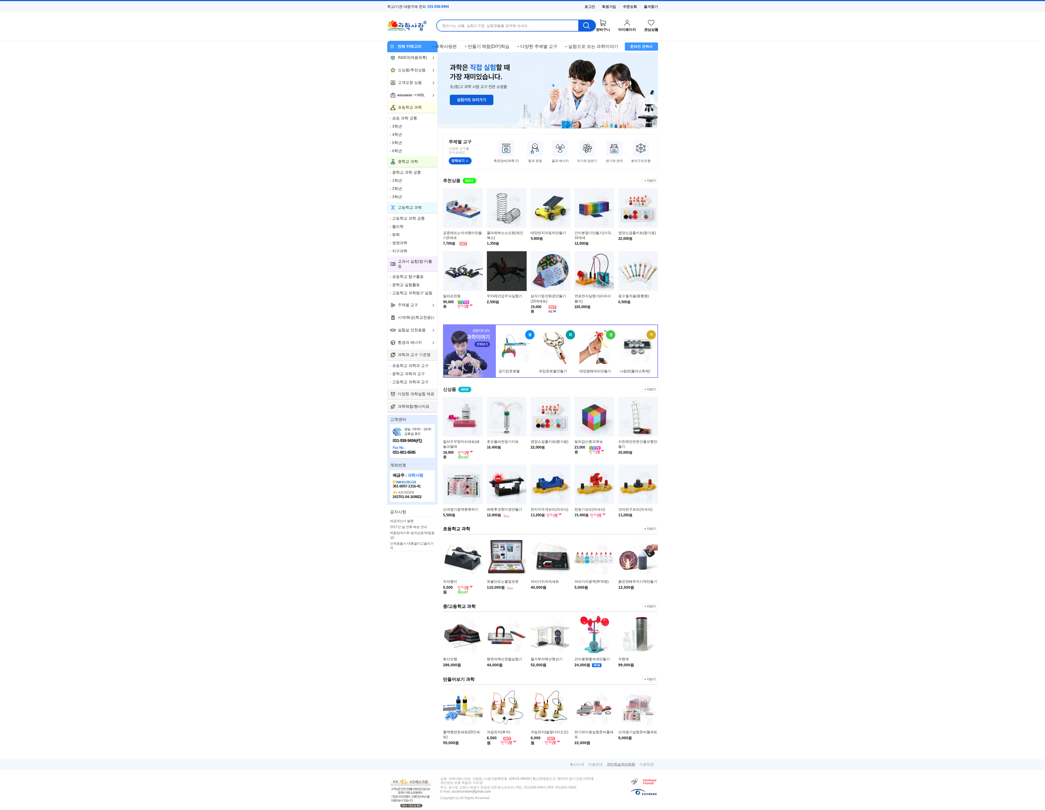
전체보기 (458, 160)
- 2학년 (396, 188)
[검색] (587, 26)
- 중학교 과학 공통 (405, 172)
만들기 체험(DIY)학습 (488, 46)
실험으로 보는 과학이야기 (593, 46)
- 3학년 (396, 126)
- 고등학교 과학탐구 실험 (411, 293)
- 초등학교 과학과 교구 (409, 365)
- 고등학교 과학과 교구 (409, 382)
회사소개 (577, 764)
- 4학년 (396, 134)
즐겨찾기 (651, 7)
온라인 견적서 (641, 46)
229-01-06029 (519, 779)
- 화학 (395, 234)
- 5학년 (396, 142)
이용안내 (595, 764)
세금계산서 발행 (402, 521)
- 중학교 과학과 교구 (407, 374)
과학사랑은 (446, 46)
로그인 (590, 7)
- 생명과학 (398, 243)
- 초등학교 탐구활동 (407, 276)
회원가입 (609, 7)
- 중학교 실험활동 (405, 285)
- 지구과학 (398, 251)
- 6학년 (396, 151)
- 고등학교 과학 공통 (407, 218)
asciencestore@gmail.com (471, 792)
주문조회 (630, 7)
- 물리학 (397, 226)
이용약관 (647, 764)
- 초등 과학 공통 (403, 118)
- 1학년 (396, 180)
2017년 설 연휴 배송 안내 (408, 527)
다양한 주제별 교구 (538, 46)
